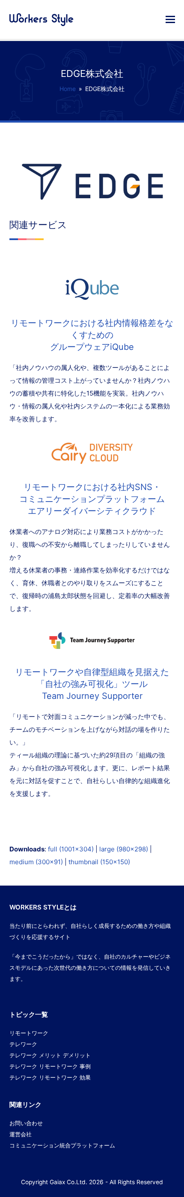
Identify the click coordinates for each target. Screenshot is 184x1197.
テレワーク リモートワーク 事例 (50, 1066)
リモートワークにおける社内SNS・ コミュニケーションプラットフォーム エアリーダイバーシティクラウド (92, 499)
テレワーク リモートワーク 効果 (50, 1077)
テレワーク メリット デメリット (50, 1055)
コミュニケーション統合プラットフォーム (62, 1145)
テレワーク (23, 1044)
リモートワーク (28, 1033)
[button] (170, 19)
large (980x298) (123, 849)
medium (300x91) (36, 862)
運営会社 (20, 1134)
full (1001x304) (71, 849)
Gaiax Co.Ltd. (68, 1182)
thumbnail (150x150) (99, 862)
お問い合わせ (26, 1123)
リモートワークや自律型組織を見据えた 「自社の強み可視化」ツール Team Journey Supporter (92, 684)
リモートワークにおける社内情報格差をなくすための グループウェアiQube (92, 335)
